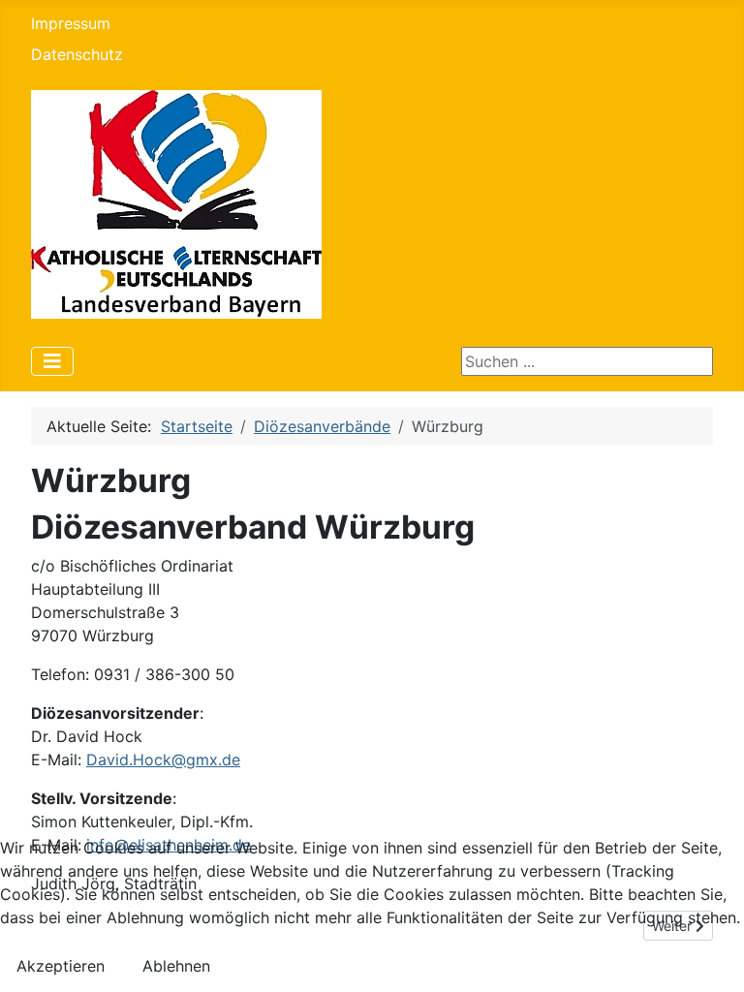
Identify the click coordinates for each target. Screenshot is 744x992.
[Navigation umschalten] (52, 361)
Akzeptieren (60, 966)
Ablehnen (176, 966)
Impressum (70, 23)
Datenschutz (77, 54)
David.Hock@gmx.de (163, 759)
